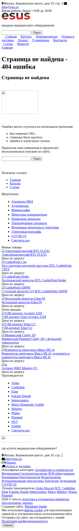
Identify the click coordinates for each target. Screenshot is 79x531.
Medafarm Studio (36, 506)
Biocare (49, 488)
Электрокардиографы (26, 231)
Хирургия (51, 481)
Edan (14, 391)
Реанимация (10, 477)
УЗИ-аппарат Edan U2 (17, 328)
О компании (40, 40)
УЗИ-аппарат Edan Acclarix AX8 (24, 317)
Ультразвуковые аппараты (29, 223)
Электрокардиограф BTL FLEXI (24, 254)
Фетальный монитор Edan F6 (22, 302)
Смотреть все (20, 240)
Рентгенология (29, 477)
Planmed (16, 417)
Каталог (26, 36)
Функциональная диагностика (23, 481)
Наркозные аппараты (26, 219)
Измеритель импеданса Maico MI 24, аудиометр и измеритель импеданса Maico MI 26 (36, 355)
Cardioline (18, 387)
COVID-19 (18, 236)
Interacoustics (20, 400)
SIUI (14, 422)
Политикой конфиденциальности (25, 521)
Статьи (8, 44)
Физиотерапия (51, 477)
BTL (58, 488)
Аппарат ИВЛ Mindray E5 (19, 368)
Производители (47, 36)
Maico (52, 492)
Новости (23, 44)
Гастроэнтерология (33, 473)
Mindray (16, 409)
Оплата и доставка (18, 466)
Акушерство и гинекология (54, 470)
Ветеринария (11, 473)
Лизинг (23, 40)
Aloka (15, 383)
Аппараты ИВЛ (22, 201)
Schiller (16, 426)
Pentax (72, 492)
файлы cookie (33, 510)
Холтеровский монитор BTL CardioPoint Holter (34, 280)
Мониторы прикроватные (29, 214)
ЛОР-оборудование (61, 473)
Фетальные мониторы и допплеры (35, 227)
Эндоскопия (67, 481)
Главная (11, 36)
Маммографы (20, 210)
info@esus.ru (10, 7)
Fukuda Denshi (21, 396)
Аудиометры (20, 206)
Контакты (60, 40)
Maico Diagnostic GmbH (27, 404)
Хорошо (8, 525)
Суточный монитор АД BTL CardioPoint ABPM (34, 291)
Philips (15, 413)
